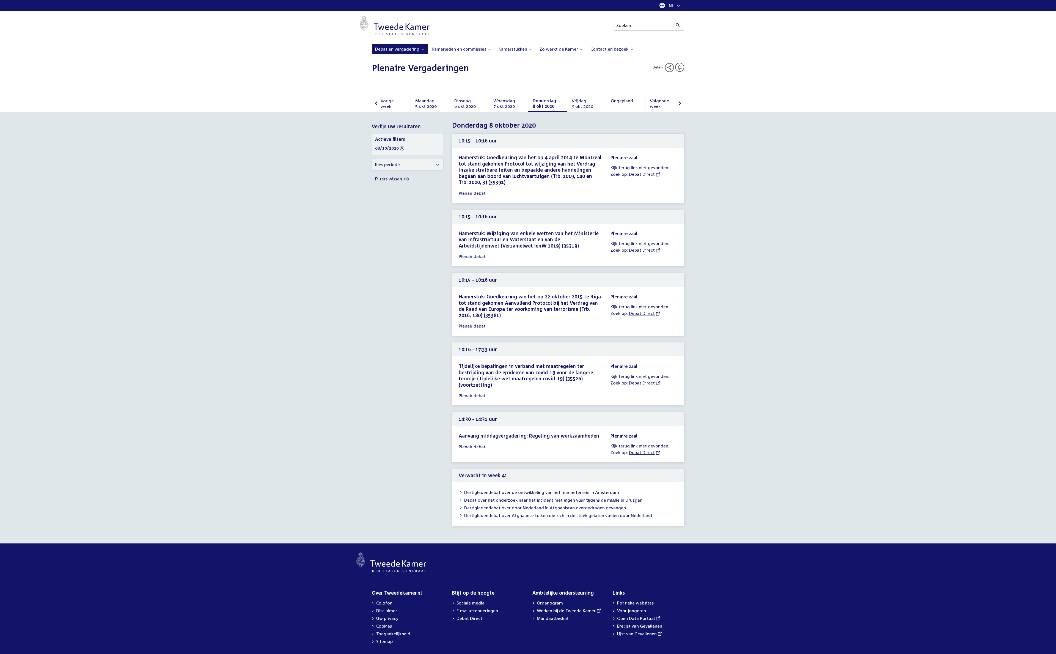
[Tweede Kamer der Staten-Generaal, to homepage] (395, 25)
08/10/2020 (387, 148)
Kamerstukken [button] (513, 49)
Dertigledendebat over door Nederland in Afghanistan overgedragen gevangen (545, 507)
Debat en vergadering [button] (397, 49)
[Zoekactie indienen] (678, 25)
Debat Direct (642, 174)
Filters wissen (389, 179)
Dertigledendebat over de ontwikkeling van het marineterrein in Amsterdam (541, 492)
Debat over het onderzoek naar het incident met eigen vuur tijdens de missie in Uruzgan (553, 500)
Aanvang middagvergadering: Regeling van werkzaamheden (529, 436)
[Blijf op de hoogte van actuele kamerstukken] (679, 67)
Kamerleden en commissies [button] (459, 49)
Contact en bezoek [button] (609, 49)
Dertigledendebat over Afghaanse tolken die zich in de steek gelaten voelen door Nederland (558, 515)
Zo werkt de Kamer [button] (559, 49)
